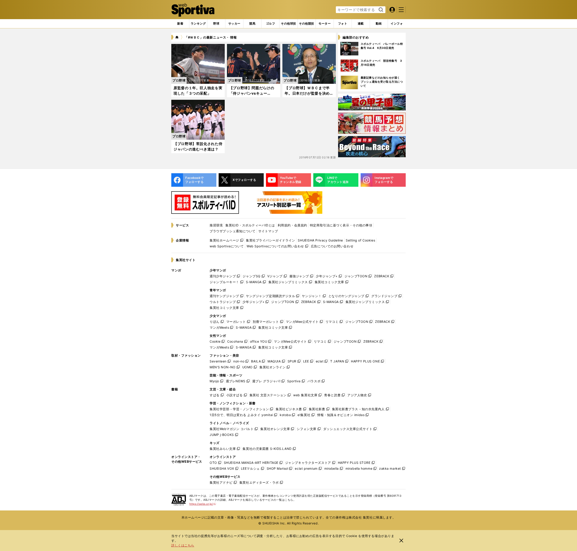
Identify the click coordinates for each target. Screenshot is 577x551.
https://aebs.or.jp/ (202, 503)
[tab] (216, 23)
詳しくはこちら (182, 545)
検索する (380, 10)
